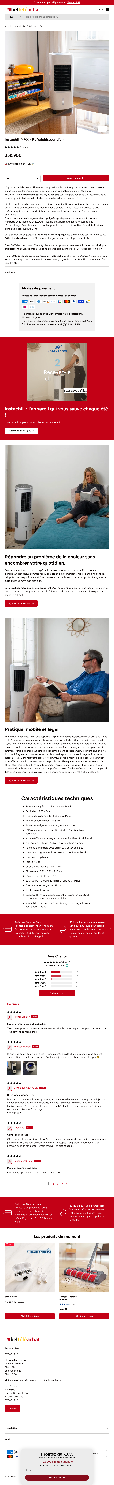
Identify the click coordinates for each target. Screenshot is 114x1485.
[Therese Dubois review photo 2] (30, 1068)
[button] (101, 9)
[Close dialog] (90, 1452)
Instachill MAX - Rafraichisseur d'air (28, 26)
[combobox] (57, 17)
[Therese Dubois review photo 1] (14, 1068)
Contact (12, 1408)
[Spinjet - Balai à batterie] (84, 1267)
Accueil (8, 26)
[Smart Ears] (30, 1267)
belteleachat (16, 1476)
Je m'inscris (57, 1477)
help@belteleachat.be (50, 1380)
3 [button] (58, 1183)
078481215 (11, 1354)
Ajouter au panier (76, 178)
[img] (14, 1012)
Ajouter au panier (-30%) (21, 430)
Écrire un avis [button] (57, 993)
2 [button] (53, 1183)
